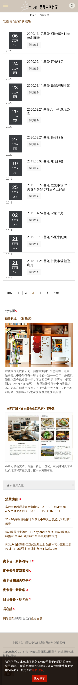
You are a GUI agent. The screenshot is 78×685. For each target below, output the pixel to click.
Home (32, 15)
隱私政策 (37, 670)
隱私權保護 (31, 642)
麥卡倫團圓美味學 (16, 580)
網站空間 (8, 618)
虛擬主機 (36, 618)
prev (9, 293)
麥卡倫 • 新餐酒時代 (17, 561)
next (56, 293)
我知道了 (39, 678)
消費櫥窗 (11, 499)
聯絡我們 (59, 642)
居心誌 (8, 609)
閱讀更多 (34, 44)
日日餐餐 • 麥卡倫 (15, 599)
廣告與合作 (46, 642)
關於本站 (18, 642)
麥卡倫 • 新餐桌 (14, 590)
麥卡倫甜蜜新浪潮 (16, 570)
